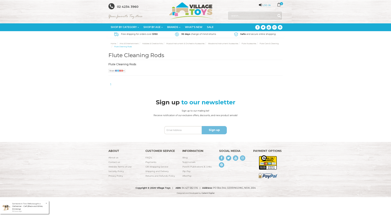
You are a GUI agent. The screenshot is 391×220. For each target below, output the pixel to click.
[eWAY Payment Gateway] (268, 162)
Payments (150, 162)
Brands (173, 27)
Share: (112, 71)
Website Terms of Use (120, 166)
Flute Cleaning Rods (122, 64)
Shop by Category (124, 27)
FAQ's (148, 157)
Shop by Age (152, 27)
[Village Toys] (191, 9)
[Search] (279, 15)
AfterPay (186, 175)
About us (113, 157)
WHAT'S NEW (193, 27)
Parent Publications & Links (197, 166)
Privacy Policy (115, 175)
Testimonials (188, 162)
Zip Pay (186, 171)
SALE (210, 27)
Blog (185, 157)
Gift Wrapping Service (156, 166)
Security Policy (116, 171)
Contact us (114, 162)
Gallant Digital (207, 193)
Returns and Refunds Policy (160, 175)
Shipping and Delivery (157, 171)
